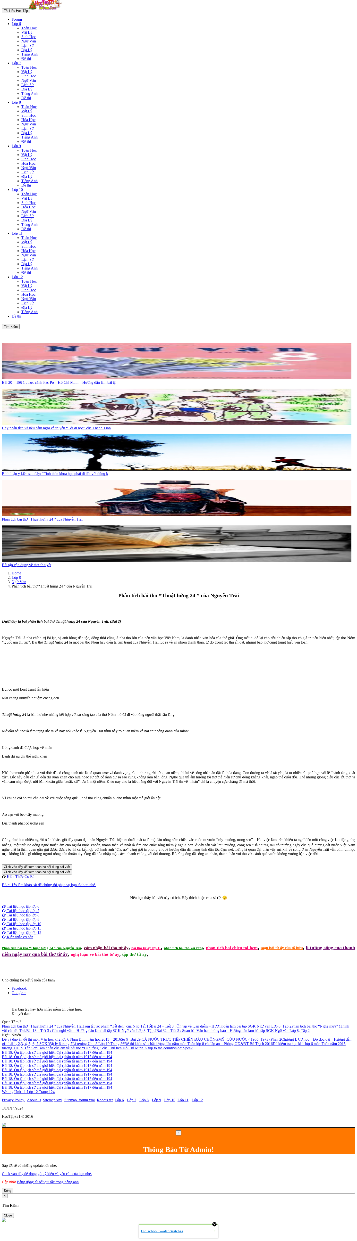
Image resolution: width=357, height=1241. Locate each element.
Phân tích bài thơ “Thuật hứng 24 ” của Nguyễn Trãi (41, 948)
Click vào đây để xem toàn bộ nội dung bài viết (37, 867)
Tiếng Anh (29, 54)
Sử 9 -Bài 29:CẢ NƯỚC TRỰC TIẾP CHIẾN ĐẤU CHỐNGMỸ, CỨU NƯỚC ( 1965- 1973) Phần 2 (201, 1039)
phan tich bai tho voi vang (183, 948)
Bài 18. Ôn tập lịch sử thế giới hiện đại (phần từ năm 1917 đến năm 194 (57, 1052)
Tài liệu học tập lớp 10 (23, 924)
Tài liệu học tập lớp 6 (22, 906)
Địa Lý (26, 50)
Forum (17, 19)
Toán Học (29, 28)
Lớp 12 (17, 277)
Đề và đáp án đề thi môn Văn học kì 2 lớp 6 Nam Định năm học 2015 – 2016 (61, 1039)
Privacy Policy (13, 1100)
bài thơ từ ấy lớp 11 (146, 948)
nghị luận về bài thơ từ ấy (95, 954)
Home (16, 573)
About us (34, 1100)
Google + (19, 993)
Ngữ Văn (28, 41)
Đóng (7, 1190)
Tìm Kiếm (11, 326)
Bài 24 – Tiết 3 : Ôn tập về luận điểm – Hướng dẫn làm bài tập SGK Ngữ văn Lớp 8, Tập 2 (221, 1026)
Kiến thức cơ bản (19, 937)
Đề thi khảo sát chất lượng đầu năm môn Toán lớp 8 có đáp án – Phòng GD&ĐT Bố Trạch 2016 (198, 1044)
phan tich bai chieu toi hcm (231, 947)
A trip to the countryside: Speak (168, 1048)
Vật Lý (26, 32)
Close (8, 1215)
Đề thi (26, 59)
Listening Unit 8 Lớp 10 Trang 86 (98, 1044)
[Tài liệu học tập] (47, 10)
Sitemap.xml (52, 1100)
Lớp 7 (16, 63)
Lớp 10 (17, 190)
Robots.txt (105, 1100)
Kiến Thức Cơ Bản (21, 876)
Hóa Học (28, 120)
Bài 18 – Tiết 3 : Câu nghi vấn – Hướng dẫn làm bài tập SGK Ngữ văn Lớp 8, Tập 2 (91, 1031)
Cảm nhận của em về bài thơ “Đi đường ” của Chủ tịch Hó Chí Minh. (90, 1048)
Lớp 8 (16, 102)
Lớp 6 (16, 24)
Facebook (165, 902)
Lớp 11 (17, 233)
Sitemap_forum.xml (79, 1100)
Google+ (180, 902)
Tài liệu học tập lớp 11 (23, 928)
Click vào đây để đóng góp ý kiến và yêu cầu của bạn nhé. (47, 1174)
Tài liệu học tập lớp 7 (22, 911)
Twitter (193, 902)
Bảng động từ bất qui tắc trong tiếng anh (48, 1182)
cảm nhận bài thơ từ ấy (106, 947)
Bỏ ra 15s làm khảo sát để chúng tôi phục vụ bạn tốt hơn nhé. (49, 885)
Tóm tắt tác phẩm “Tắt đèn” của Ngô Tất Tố (117, 1026)
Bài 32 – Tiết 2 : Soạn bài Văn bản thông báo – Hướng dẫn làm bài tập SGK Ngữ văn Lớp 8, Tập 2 (233, 1031)
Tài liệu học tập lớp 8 (22, 915)
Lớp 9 (16, 146)
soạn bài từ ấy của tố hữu (282, 948)
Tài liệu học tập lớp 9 (22, 919)
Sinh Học (28, 37)
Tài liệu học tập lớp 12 (23, 933)
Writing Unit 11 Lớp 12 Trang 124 (28, 1092)
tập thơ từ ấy (134, 954)
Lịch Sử (27, 45)
